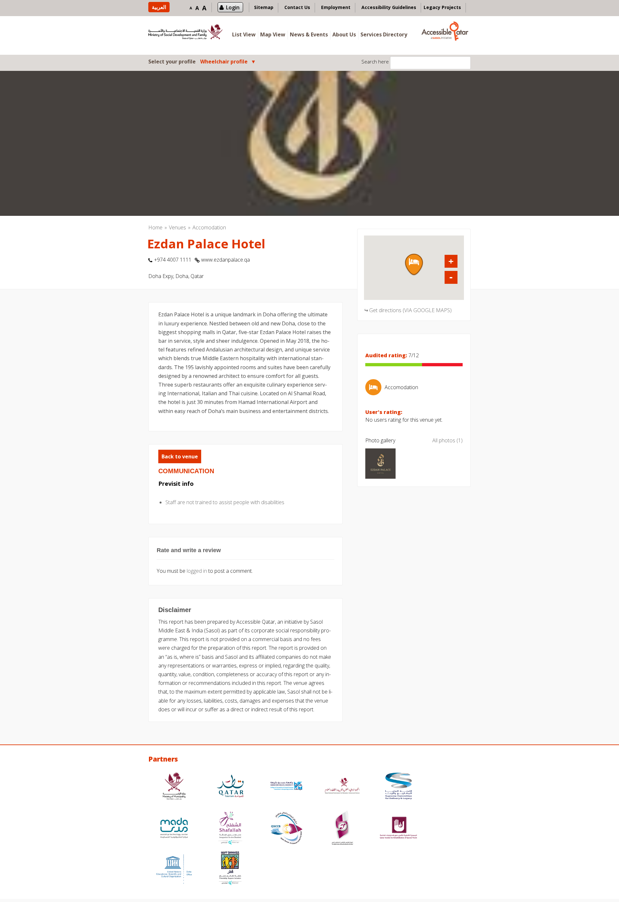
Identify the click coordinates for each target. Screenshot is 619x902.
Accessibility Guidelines (388, 7)
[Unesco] (174, 869)
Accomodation (209, 227)
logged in (197, 570)
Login (233, 7)
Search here (375, 61)
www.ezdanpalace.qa (225, 259)
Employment (335, 7)
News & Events (309, 34)
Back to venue (180, 456)
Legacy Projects (442, 7)
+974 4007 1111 (173, 259)
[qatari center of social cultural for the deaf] (342, 829)
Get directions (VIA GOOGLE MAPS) (410, 310)
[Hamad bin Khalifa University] (286, 787)
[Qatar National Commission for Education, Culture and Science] (342, 787)
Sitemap (263, 7)
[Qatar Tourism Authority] (230, 787)
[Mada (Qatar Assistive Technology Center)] (174, 829)
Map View (272, 34)
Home (155, 227)
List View (244, 34)
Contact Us (297, 7)
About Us (344, 34)
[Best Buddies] (230, 869)
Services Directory (383, 34)
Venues (177, 227)
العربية (159, 7)
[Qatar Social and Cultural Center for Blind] (286, 829)
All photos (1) (447, 440)
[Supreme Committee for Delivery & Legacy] (398, 787)
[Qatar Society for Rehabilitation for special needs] (398, 829)
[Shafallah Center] (230, 829)
